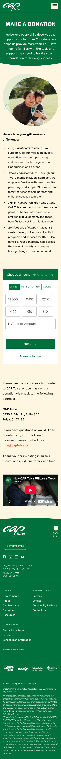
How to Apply (11, 596)
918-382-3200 (11, 576)
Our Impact (9, 610)
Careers (37, 596)
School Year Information (17, 639)
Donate (37, 600)
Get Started (15, 546)
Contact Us (39, 610)
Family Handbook (15, 649)
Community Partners (45, 605)
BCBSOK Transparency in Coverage (19, 683)
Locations (8, 635)
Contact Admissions (15, 630)
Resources (9, 614)
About (6, 600)
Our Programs (11, 605)
